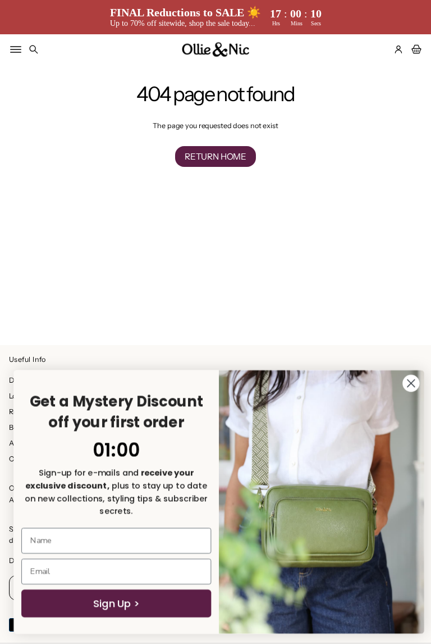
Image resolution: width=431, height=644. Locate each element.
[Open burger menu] (15, 49)
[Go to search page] (34, 49)
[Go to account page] (398, 49)
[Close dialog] (407, 383)
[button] (34, 49)
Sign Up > (113, 603)
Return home (215, 156)
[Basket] (414, 49)
